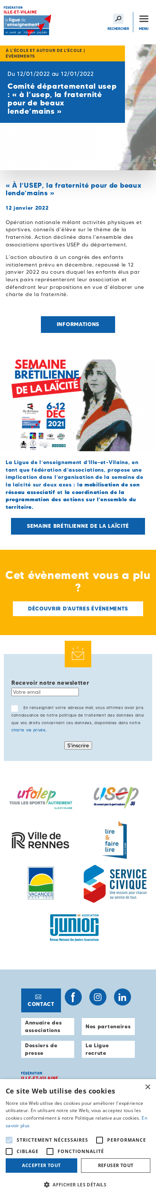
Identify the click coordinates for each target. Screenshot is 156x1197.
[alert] (78, 1138)
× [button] (147, 1087)
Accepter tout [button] (41, 1165)
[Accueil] (28, 22)
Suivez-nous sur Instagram (97, 997)
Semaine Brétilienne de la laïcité (78, 525)
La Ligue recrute (97, 1049)
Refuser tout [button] (116, 1165)
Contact (41, 1004)
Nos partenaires (108, 1026)
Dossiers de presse (41, 1049)
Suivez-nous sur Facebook (73, 997)
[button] (78, 1184)
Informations (78, 324)
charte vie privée (28, 730)
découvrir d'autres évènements (78, 608)
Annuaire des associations (43, 1026)
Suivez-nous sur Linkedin (122, 997)
